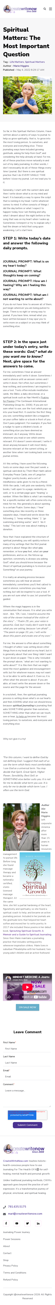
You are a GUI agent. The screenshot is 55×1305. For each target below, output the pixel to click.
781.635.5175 (17, 1206)
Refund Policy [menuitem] (10, 1279)
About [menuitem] (6, 1246)
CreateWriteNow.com (15, 1161)
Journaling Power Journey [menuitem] (16, 1232)
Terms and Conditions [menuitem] (14, 1272)
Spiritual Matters (35, 62)
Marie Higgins (21, 66)
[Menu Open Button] (50, 9)
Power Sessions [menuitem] (11, 1239)
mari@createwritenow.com (25, 1213)
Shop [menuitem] (6, 1260)
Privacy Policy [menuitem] (10, 1265)
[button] (45, 9)
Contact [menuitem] (7, 1253)
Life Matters (17, 62)
